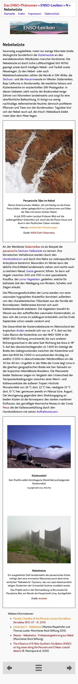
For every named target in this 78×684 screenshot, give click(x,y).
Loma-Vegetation (29, 279)
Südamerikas (32, 246)
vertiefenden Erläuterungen (43, 227)
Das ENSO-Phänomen (20, 5)
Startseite (9, 13)
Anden (20, 330)
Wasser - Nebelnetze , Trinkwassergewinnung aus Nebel (43, 635)
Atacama (29, 79)
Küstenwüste (46, 55)
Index (21, 13)
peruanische (10, 251)
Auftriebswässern (47, 411)
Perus (6, 407)
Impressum (34, 13)
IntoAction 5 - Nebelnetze (27, 627)
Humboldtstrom (12, 259)
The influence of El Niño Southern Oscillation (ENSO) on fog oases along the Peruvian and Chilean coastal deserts (42, 647)
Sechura (8, 79)
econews (43, 598)
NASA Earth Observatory (43, 232)
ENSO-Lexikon (51, 5)
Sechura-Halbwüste (30, 251)
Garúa (30, 271)
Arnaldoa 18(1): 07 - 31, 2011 (29, 622)
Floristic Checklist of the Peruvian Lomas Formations (42, 618)
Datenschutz (52, 13)
